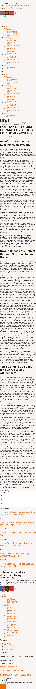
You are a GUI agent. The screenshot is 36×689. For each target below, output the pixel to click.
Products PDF (11, 67)
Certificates (7, 61)
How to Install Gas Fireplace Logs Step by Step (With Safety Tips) (17, 513)
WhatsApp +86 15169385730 (8, 666)
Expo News (10, 51)
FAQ (8, 36)
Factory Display (12, 31)
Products (6, 37)
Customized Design (13, 59)
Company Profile (12, 29)
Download (7, 65)
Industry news (11, 53)
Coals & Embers (12, 42)
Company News (12, 48)
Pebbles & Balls (12, 40)
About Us (6, 28)
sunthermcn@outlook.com (11, 670)
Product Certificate (13, 62)
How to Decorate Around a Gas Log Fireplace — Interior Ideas (16, 544)
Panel (5, 648)
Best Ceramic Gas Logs (12, 123)
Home (5, 26)
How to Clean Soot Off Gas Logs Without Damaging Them (14, 554)
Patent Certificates (12, 64)
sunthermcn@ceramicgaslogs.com (15, 675)
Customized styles (13, 45)
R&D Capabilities (12, 33)
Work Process (11, 56)
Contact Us (7, 68)
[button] (18, 71)
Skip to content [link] (4, 1)
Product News (11, 50)
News (5, 47)
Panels (9, 43)
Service (6, 54)
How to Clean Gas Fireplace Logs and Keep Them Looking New (17, 565)
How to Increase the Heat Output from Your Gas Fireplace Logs (17, 523)
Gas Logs (10, 39)
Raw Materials (11, 57)
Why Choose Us (12, 34)
